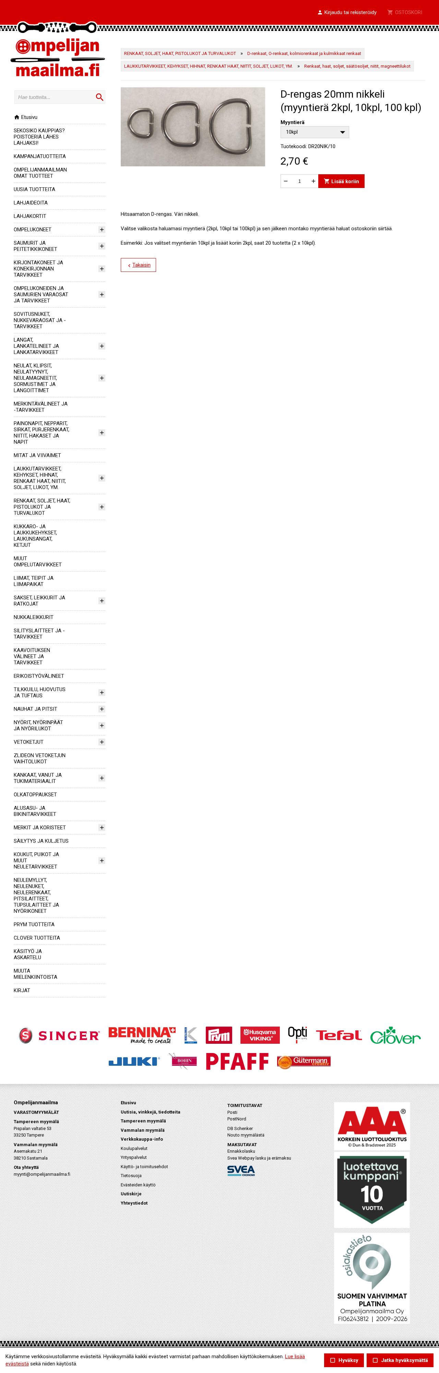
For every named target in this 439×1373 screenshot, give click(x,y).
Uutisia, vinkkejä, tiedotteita (150, 1112)
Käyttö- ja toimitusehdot (144, 1166)
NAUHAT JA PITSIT (35, 709)
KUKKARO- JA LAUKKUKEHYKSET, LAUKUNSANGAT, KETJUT (35, 535)
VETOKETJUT (29, 742)
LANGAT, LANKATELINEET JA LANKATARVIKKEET (36, 346)
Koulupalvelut (134, 1148)
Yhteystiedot (134, 1203)
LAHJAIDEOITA (31, 203)
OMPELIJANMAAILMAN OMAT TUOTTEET (40, 173)
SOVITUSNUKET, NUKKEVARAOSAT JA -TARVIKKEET (40, 320)
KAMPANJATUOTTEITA (40, 156)
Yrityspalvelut (134, 1157)
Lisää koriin (341, 181)
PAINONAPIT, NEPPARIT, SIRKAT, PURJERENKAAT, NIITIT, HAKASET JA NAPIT (41, 432)
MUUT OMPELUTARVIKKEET (38, 561)
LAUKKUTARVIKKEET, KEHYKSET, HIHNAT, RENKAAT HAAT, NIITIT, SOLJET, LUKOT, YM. (40, 478)
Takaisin (138, 265)
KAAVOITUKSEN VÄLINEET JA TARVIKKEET (32, 656)
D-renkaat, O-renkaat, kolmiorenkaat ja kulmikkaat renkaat (304, 53)
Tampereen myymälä (143, 1120)
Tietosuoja (131, 1175)
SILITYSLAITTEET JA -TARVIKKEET (39, 634)
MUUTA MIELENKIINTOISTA (35, 974)
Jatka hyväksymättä (400, 1360)
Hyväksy (344, 1360)
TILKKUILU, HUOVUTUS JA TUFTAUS (40, 692)
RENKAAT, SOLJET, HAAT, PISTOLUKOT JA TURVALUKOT (42, 507)
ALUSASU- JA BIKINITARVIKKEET (35, 811)
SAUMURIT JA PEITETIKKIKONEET (35, 246)
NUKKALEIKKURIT (34, 617)
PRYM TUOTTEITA (34, 924)
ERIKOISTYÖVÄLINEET (39, 676)
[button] (347, 13)
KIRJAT (22, 990)
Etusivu (25, 117)
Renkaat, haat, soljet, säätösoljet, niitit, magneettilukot (357, 66)
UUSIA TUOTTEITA (34, 189)
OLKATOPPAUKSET (35, 794)
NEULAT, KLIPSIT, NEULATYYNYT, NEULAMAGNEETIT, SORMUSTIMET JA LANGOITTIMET (35, 378)
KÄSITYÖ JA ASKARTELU (28, 954)
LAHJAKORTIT (30, 216)
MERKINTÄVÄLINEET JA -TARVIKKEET (41, 407)
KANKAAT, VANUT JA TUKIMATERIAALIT (38, 778)
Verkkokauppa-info (142, 1139)
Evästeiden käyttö (138, 1184)
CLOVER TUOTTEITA (37, 938)
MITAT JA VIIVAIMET (37, 455)
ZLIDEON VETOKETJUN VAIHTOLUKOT (40, 758)
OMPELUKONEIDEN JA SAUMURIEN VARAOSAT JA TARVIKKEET (41, 294)
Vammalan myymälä (143, 1130)
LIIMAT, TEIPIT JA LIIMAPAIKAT (34, 581)
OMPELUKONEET (32, 229)
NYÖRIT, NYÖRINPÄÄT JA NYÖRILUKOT (38, 725)
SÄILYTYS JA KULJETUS (41, 841)
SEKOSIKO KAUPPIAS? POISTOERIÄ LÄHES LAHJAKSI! (39, 137)
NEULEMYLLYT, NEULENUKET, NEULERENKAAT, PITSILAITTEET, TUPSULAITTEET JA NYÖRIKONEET (36, 895)
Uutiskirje (131, 1193)
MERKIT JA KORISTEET (40, 827)
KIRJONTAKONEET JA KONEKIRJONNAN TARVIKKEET (38, 268)
